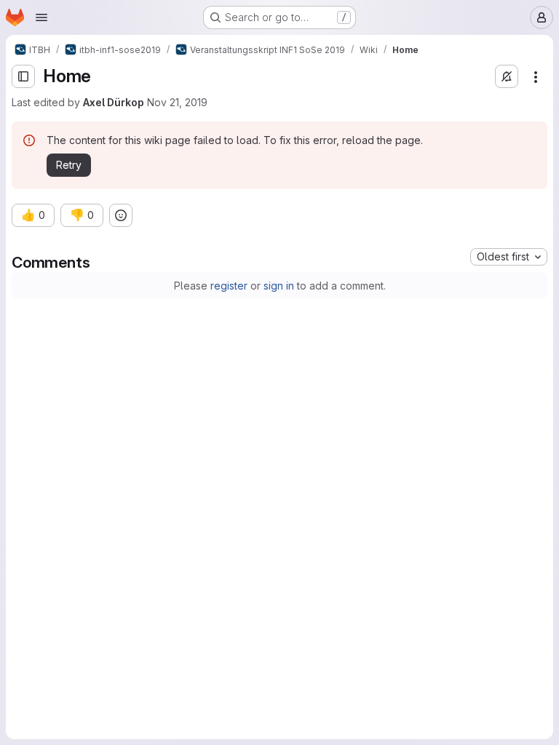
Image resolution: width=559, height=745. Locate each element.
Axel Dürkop (113, 102)
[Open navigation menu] (41, 17)
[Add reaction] (120, 215)
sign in (278, 285)
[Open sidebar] (23, 76)
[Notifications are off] (506, 76)
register (228, 285)
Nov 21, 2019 (177, 102)
